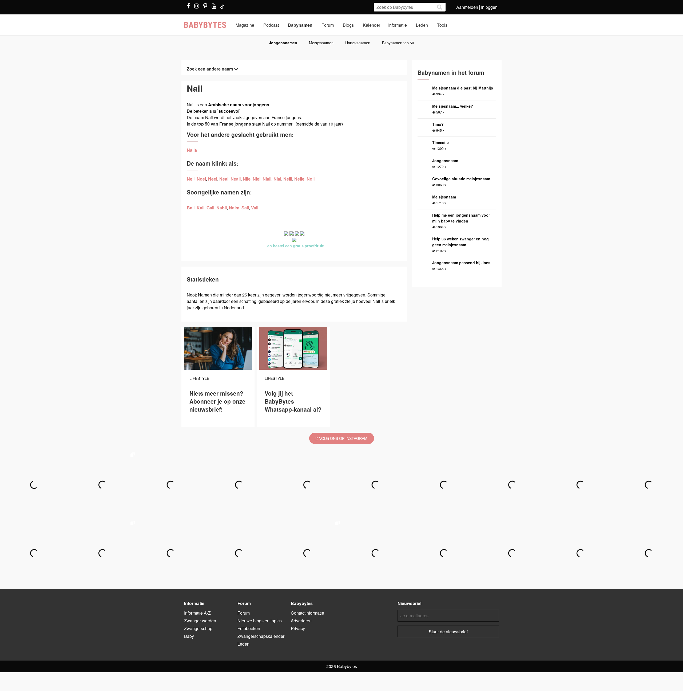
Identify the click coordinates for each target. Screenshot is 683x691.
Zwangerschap (198, 628)
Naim (234, 208)
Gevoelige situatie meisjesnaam (461, 178)
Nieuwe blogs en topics (259, 621)
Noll (311, 179)
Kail (200, 208)
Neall (236, 179)
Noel (201, 179)
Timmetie (440, 142)
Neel (212, 179)
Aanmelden (467, 7)
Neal (223, 179)
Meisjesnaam (444, 197)
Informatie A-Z (197, 613)
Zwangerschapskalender (260, 636)
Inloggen (489, 7)
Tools (442, 25)
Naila (192, 150)
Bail (190, 208)
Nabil (221, 208)
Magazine (245, 25)
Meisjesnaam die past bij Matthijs (462, 88)
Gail (210, 208)
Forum (327, 25)
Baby (189, 636)
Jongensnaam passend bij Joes (461, 262)
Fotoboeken (248, 628)
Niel (256, 179)
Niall (267, 179)
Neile (299, 179)
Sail (245, 208)
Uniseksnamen (357, 42)
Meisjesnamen (321, 42)
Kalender (371, 25)
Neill (287, 179)
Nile (247, 179)
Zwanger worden (200, 621)
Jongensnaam (445, 160)
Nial (277, 179)
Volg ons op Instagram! (343, 438)
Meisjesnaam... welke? (452, 106)
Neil (190, 179)
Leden (422, 25)
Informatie (397, 25)
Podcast (271, 25)
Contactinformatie (307, 613)
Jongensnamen (283, 42)
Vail (254, 208)
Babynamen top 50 (398, 42)
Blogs (348, 25)
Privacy (298, 628)
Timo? (438, 124)
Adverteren (301, 621)
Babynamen (300, 25)
